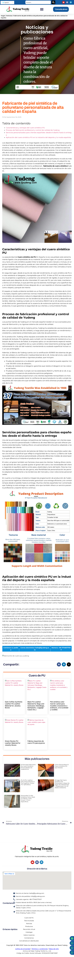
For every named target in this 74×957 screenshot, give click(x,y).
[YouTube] (63, 2)
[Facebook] (67, 2)
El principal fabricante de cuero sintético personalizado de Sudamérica (28, 767)
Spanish (6, 2)
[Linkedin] (70, 2)
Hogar (3, 16)
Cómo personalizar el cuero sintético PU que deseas (62, 766)
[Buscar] (53, 2)
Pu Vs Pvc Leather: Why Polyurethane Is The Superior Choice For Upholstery (28, 782)
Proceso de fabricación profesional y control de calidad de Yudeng (32, 130)
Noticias (9, 16)
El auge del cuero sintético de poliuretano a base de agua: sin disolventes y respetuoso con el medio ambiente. (62, 783)
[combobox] (38, 2)
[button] (41, 9)
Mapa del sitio (54, 949)
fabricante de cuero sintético (55, 166)
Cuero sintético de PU (27, 257)
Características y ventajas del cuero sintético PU (25, 128)
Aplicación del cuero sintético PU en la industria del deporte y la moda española (38, 137)
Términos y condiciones (40, 949)
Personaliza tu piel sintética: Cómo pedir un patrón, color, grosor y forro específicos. (28, 798)
